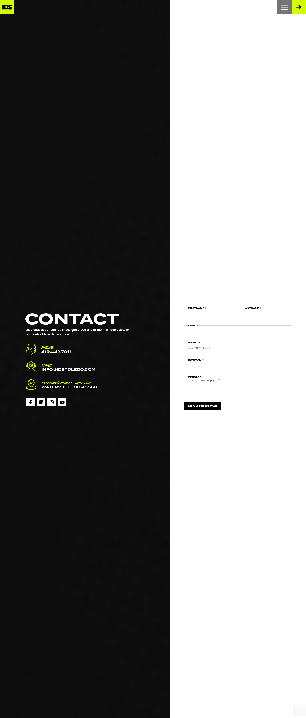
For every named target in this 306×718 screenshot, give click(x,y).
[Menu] (284, 7)
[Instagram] (51, 402)
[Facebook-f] (30, 402)
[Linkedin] (41, 402)
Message (195, 377)
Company (195, 360)
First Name (196, 308)
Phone (193, 343)
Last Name (251, 308)
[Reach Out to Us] (299, 7)
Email (192, 326)
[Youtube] (62, 402)
